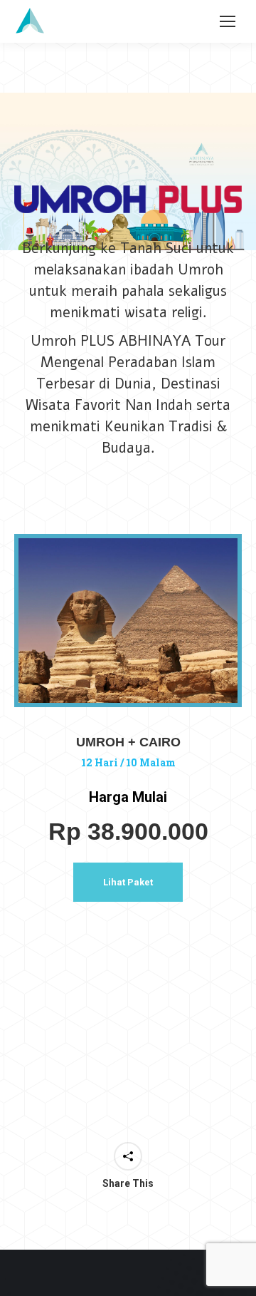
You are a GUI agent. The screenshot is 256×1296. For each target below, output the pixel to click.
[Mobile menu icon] (227, 21)
